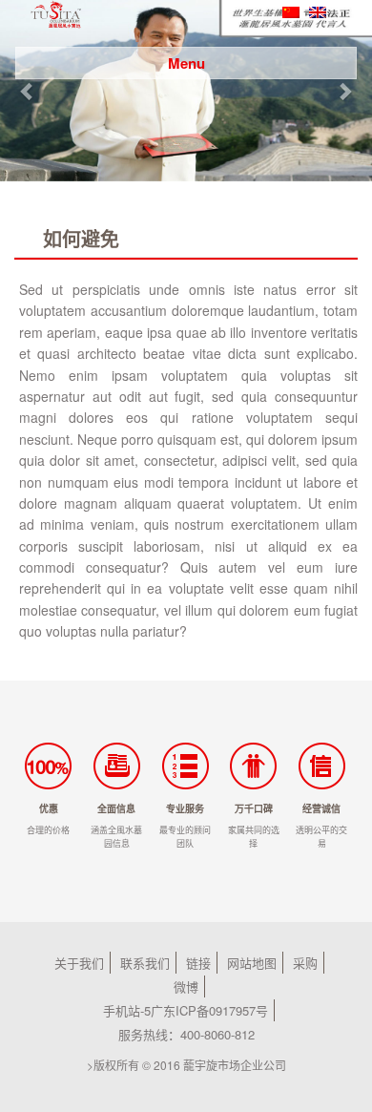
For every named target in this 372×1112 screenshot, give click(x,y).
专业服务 (185, 808)
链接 (198, 963)
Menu (186, 62)
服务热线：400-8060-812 (186, 1034)
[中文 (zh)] (291, 10)
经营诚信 (321, 808)
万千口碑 (254, 808)
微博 (186, 986)
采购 (305, 963)
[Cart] (338, 33)
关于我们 (79, 963)
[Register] (324, 33)
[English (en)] (317, 10)
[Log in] (309, 33)
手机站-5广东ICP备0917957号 (185, 1010)
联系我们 (145, 963)
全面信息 (116, 808)
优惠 (48, 808)
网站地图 (252, 963)
